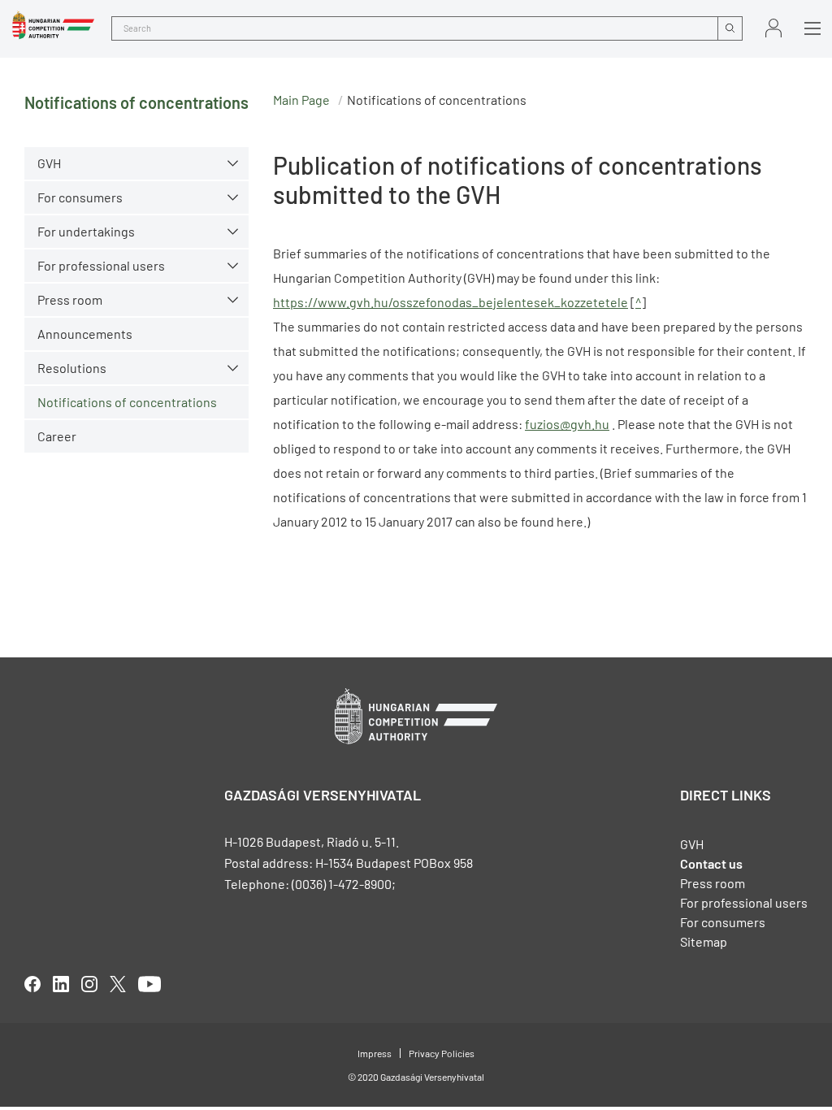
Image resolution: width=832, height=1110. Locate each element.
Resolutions (71, 367)
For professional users (101, 265)
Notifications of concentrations (127, 402)
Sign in (773, 28)
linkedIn (61, 984)
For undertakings (86, 231)
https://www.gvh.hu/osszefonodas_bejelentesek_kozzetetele (450, 302)
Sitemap (703, 941)
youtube (149, 984)
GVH (49, 163)
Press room (69, 299)
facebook (32, 984)
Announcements (84, 333)
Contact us (711, 863)
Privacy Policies (441, 1053)
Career (56, 436)
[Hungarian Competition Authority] (53, 25)
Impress (375, 1053)
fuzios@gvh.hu (567, 423)
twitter (118, 984)
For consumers (722, 922)
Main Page (301, 99)
